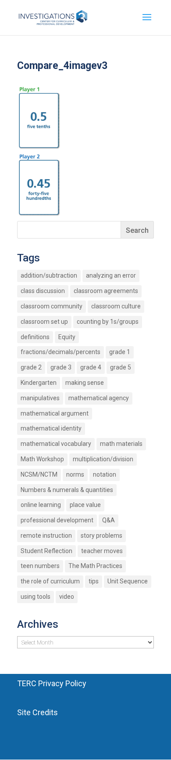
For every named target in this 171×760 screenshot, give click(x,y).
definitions (35, 336)
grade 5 (120, 367)
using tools (35, 596)
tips (94, 581)
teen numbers (40, 565)
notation (104, 474)
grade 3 (60, 367)
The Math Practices (95, 565)
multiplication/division (103, 459)
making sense (84, 382)
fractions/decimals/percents (60, 351)
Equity (66, 336)
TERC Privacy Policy (51, 683)
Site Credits (37, 712)
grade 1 (119, 351)
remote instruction (46, 535)
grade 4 (90, 367)
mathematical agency (98, 398)
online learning (41, 504)
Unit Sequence (127, 581)
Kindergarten (39, 382)
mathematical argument (55, 413)
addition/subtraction (49, 275)
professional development (57, 520)
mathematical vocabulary (56, 443)
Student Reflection (46, 550)
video (66, 596)
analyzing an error (111, 275)
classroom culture (116, 306)
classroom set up (44, 321)
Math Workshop (42, 459)
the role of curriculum (50, 581)
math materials (121, 443)
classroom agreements (106, 290)
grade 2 (31, 367)
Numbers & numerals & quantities (67, 489)
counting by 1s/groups (108, 321)
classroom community (51, 306)
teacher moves (102, 550)
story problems (101, 535)
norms (75, 474)
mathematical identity (51, 428)
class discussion (43, 290)
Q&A (108, 520)
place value (85, 504)
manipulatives (40, 398)
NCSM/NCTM (39, 474)
